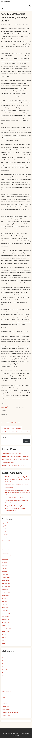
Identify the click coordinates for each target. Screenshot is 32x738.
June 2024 (4, 601)
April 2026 (5, 535)
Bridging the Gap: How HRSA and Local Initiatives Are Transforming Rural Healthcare (17, 479)
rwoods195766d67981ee (11, 490)
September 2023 (6, 628)
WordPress (12, 733)
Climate (4, 658)
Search (4, 438)
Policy (12, 423)
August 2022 (5, 643)
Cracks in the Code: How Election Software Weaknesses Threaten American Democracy (16, 500)
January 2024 (5, 616)
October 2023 (5, 625)
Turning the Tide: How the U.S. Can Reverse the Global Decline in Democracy (17, 492)
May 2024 (4, 604)
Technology (18, 423)
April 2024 (5, 607)
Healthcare (5, 673)
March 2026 (5, 538)
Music (3, 682)
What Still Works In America (10, 712)
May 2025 (4, 568)
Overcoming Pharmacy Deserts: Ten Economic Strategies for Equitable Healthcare (16, 508)
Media (3, 679)
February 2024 (6, 613)
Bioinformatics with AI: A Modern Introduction (15, 459)
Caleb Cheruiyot (9, 477)
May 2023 (4, 640)
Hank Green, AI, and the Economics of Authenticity (16, 456)
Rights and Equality (7, 691)
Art (3, 655)
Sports (3, 697)
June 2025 (4, 565)
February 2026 (6, 541)
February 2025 (6, 577)
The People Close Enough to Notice (11, 453)
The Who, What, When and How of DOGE (6, 406)
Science (4, 694)
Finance (8, 423)
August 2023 (5, 631)
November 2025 (6, 550)
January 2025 (5, 580)
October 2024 (5, 589)
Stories (4, 700)
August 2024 (5, 595)
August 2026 (5, 523)
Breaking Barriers (5, 1)
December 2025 (6, 547)
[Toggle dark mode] (2, 9)
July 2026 (4, 526)
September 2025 (6, 556)
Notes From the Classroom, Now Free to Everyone (15, 465)
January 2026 (5, 544)
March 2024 (5, 610)
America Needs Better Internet (22, 406)
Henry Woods (8, 506)
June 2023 (4, 637)
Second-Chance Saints (8, 462)
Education (4, 661)
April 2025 (5, 571)
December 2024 (6, 583)
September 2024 (6, 592)
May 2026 (4, 532)
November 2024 (6, 586)
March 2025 (5, 574)
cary (27, 24)
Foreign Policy (6, 670)
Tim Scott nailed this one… (6, 413)
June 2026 (4, 529)
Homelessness (5, 676)
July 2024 (4, 598)
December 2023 (6, 619)
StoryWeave (21, 733)
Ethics (3, 664)
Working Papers (6, 715)
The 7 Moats (5, 706)
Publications (5, 688)
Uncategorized (6, 709)
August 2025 (5, 559)
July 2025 (4, 562)
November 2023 (6, 622)
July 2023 (4, 634)
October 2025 (5, 553)
